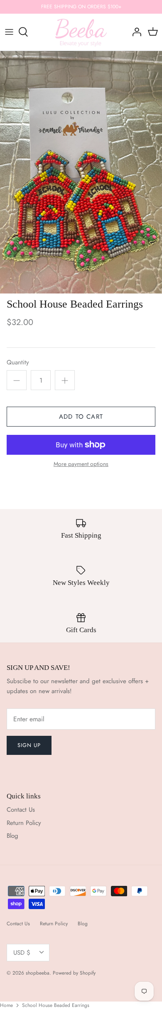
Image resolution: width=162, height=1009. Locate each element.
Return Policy (24, 822)
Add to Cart (81, 416)
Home (6, 1005)
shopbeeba (37, 973)
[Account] (134, 32)
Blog (12, 835)
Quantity (18, 362)
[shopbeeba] (81, 32)
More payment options (81, 464)
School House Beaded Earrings (55, 1005)
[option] (81, 172)
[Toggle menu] (9, 32)
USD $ (21, 952)
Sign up (29, 745)
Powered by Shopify (74, 973)
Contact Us (21, 809)
